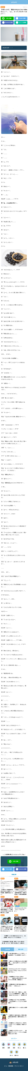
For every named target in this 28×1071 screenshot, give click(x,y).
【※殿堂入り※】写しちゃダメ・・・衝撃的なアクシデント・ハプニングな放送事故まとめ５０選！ (17, 1032)
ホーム (5, 1066)
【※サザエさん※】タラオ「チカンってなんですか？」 (20, 909)
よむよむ (14, 2)
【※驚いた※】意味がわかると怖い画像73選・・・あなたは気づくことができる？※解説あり (17, 963)
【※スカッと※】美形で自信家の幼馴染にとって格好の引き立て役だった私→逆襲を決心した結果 (7, 910)
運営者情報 (10, 1066)
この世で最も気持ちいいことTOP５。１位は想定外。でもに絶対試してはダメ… (17, 954)
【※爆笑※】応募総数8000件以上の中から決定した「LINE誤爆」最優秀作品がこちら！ (7, 892)
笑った (2, 7)
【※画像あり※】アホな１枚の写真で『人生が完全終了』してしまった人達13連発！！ (17, 1001)
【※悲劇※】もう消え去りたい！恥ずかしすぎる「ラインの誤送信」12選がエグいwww (17, 1024)
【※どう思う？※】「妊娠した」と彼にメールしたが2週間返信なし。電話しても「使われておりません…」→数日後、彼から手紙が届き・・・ (17, 994)
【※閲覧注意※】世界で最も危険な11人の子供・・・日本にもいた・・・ (17, 985)
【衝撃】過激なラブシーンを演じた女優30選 (17, 1008)
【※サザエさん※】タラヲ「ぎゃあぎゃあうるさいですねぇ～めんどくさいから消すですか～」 (17, 970)
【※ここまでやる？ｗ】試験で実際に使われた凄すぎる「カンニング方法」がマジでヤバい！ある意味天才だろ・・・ (20, 929)
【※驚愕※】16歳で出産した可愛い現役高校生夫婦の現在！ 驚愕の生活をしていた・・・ (17, 1017)
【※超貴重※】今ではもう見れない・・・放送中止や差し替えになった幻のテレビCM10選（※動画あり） (17, 978)
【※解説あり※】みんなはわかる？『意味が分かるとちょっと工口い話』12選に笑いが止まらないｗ (7, 929)
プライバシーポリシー (19, 1066)
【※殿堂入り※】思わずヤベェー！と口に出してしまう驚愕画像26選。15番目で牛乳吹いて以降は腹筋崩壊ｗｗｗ (20, 892)
